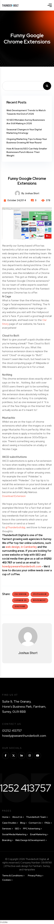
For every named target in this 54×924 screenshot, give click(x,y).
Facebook (21, 594)
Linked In (21, 600)
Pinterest (39, 600)
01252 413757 (12, 731)
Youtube (20, 606)
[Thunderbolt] (10, 5)
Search (47, 86)
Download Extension (14, 496)
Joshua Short (27, 653)
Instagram (40, 594)
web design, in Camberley (21, 547)
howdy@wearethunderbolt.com (21, 566)
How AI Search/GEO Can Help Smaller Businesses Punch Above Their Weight (26, 152)
